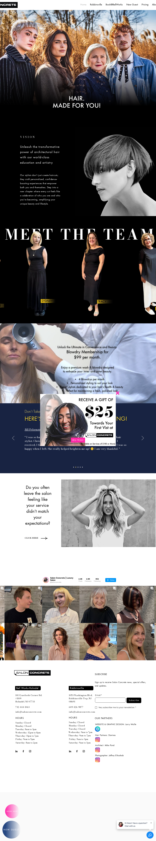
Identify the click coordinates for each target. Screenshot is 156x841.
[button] (117, 393)
